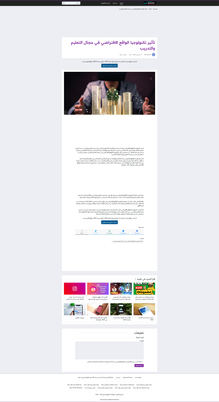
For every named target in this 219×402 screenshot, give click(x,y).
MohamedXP (147, 54)
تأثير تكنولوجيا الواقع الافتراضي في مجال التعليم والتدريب (128, 241)
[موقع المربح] (150, 3)
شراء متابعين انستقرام (109, 222)
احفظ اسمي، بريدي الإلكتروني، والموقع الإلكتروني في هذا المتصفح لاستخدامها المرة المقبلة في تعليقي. (114, 361)
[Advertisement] (109, 23)
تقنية (150, 9)
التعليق (141, 341)
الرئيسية (155, 9)
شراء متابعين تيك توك (109, 65)
